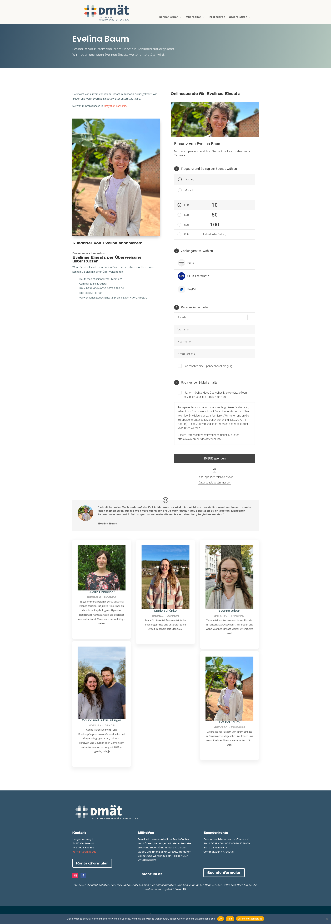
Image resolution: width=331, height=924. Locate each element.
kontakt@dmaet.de (84, 851)
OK (220, 918)
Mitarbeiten (194, 17)
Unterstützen (238, 17)
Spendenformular (224, 872)
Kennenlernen (168, 17)
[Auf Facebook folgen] (83, 875)
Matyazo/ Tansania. (115, 105)
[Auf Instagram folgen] (75, 875)
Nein (230, 918)
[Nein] (326, 919)
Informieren (217, 17)
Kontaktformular (92, 863)
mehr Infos (152, 874)
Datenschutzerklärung (250, 918)
